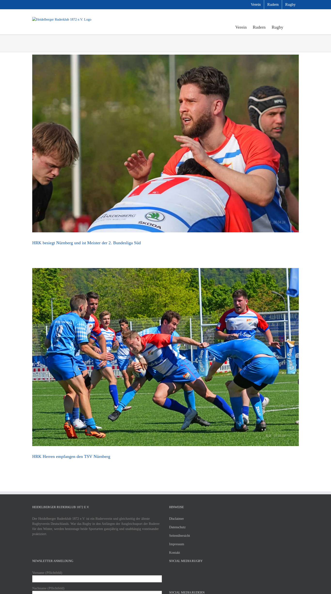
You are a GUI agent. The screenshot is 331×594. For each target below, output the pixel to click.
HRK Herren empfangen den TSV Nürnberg (71, 456)
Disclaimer (176, 519)
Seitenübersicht (179, 535)
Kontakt (174, 552)
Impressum (176, 544)
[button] (291, 26)
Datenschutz (177, 527)
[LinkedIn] (190, 573)
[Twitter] (177, 573)
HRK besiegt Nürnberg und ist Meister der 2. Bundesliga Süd (86, 242)
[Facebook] (170, 573)
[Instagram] (183, 573)
